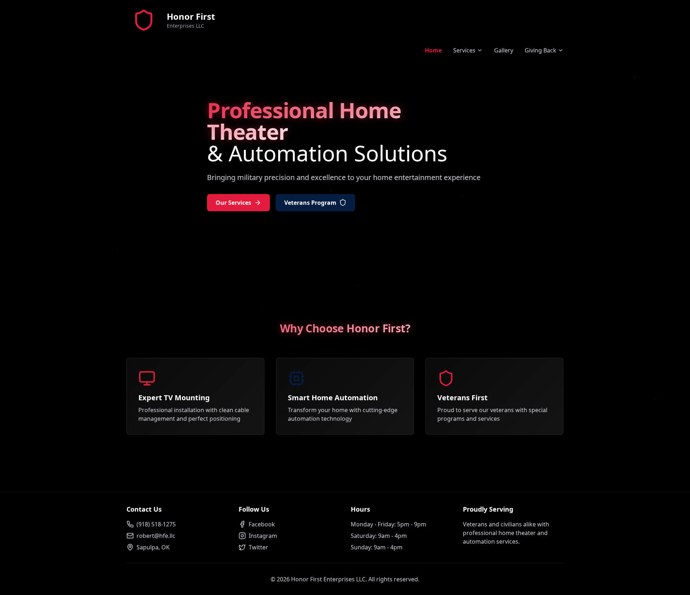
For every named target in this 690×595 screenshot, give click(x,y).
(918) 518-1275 (156, 524)
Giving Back (540, 50)
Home (433, 50)
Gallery (503, 50)
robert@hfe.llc (156, 536)
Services (464, 50)
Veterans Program (310, 203)
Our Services (233, 203)
